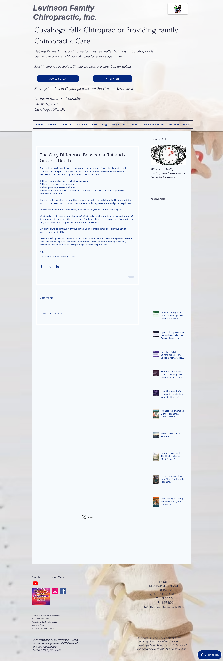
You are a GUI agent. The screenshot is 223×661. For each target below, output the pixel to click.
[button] (172, 297)
